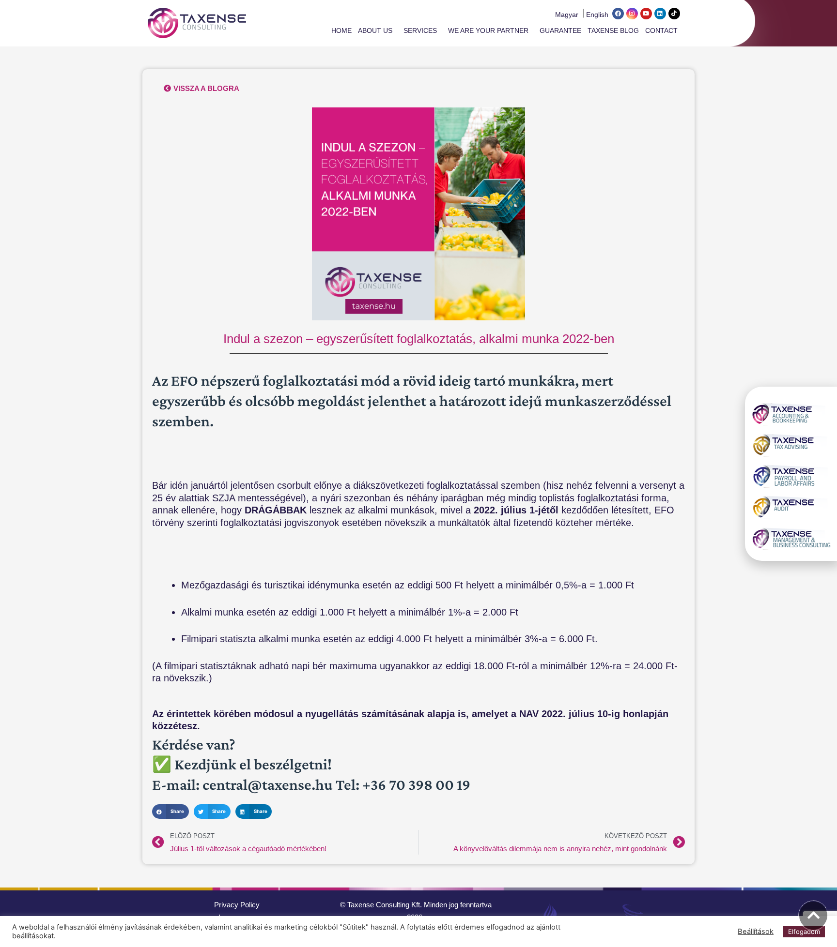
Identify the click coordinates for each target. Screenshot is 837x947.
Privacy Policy (237, 905)
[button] (170, 811)
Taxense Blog (613, 30)
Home (341, 30)
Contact (661, 30)
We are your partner (488, 30)
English (597, 14)
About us (375, 30)
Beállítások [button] (756, 931)
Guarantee (560, 30)
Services (420, 30)
